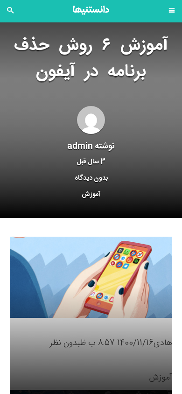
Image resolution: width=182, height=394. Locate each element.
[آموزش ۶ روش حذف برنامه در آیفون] (91, 278)
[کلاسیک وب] (91, 10)
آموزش (91, 194)
